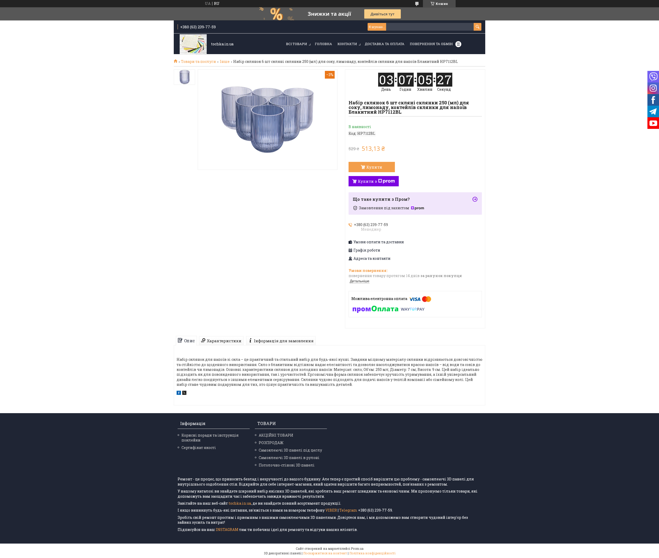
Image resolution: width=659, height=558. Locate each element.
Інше (225, 61)
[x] (184, 393)
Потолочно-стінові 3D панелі (287, 465)
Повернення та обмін (431, 43)
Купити (374, 167)
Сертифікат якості (198, 447)
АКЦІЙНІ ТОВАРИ (276, 435)
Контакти (347, 43)
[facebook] (179, 393)
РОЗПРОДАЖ (271, 442)
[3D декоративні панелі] (193, 44)
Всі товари (296, 43)
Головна (323, 43)
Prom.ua (357, 548)
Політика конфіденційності (372, 553)
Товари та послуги (198, 61)
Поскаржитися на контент (325, 553)
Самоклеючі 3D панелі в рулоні (289, 457)
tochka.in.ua (240, 503)
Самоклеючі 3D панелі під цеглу (290, 450)
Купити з (367, 181)
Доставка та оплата (384, 43)
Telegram (348, 510)
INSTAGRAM (227, 529)
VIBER (331, 510)
